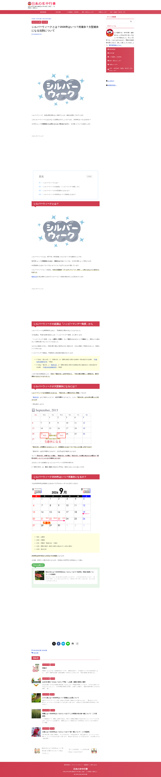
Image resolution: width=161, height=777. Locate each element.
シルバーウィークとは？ (51, 183)
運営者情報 (43, 12)
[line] (68, 644)
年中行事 (58, 12)
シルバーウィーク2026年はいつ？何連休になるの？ (59, 194)
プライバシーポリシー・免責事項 (80, 764)
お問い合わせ (93, 764)
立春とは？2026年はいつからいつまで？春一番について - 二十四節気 (65, 732)
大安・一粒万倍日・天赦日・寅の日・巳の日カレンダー (117, 12)
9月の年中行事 (37, 650)
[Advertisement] (66, 51)
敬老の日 (34, 276)
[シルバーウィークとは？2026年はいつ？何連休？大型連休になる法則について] (63, 644)
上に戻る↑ (110, 81)
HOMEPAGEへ (111, 85)
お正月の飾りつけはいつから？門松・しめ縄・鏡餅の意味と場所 (64, 682)
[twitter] (54, 644)
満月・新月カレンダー (88, 12)
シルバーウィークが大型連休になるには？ (56, 190)
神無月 (44, 668)
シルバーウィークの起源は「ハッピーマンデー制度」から (61, 187)
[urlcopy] (77, 644)
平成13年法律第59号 (49, 367)
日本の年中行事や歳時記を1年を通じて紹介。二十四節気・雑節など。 (80, 771)
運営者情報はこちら (115, 45)
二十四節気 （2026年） (73, 12)
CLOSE (89, 176)
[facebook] (58, 644)
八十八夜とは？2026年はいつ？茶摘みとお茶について (60, 698)
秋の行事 (36, 653)
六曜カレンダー (103, 12)
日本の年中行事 (80, 769)
